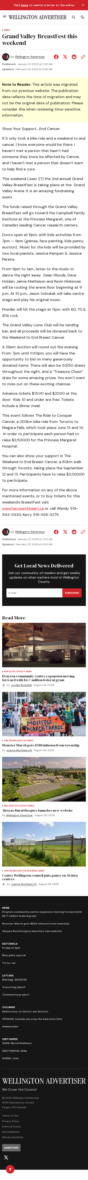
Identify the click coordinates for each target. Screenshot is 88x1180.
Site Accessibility (12, 1137)
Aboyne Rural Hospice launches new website (32, 931)
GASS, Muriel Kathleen (17, 1043)
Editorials (10, 943)
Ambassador (10, 1026)
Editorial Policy (11, 1126)
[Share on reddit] (74, 57)
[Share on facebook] (57, 57)
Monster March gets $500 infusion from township (35, 923)
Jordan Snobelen (21, 685)
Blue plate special (14, 955)
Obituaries (10, 1039)
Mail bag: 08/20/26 (14, 979)
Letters (7, 975)
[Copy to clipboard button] (82, 57)
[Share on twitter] (65, 57)
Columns (8, 1007)
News (7, 30)
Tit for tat (9, 963)
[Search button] (73, 17)
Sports (20, 672)
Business (32, 871)
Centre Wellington (15, 741)
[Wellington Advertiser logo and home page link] (38, 17)
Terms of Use (10, 1115)
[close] (82, 5)
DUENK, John (10, 1058)
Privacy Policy (10, 1121)
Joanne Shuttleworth (19, 750)
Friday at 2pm (11, 948)
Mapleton (9, 672)
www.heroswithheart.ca (23, 508)
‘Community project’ (15, 994)
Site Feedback (10, 1132)
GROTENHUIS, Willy (14, 1051)
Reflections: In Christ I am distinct (25, 1011)
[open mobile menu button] (4, 17)
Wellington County (15, 806)
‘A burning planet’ (14, 987)
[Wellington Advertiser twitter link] (6, 1157)
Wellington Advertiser (30, 57)
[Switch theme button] (82, 17)
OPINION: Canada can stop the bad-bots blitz (32, 1019)
